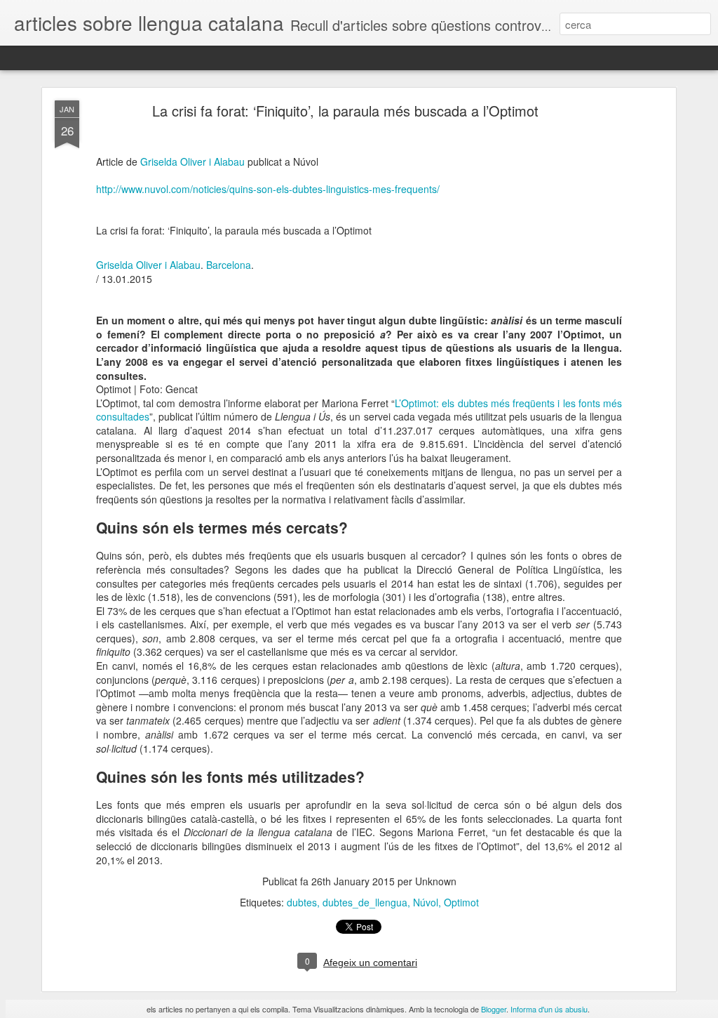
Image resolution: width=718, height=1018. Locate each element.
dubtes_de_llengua (365, 902)
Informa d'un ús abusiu (549, 1008)
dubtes (302, 902)
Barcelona (228, 265)
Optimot (461, 902)
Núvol (425, 902)
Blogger (493, 1008)
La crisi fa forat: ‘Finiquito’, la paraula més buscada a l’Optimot (345, 110)
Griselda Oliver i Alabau (192, 161)
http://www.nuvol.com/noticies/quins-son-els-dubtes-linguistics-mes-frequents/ (268, 189)
